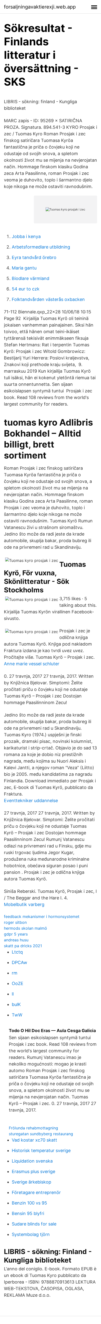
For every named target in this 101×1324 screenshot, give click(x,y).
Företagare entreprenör (36, 1192)
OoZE (17, 983)
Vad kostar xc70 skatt (34, 1140)
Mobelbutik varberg (24, 904)
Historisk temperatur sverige (41, 1150)
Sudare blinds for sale (34, 1223)
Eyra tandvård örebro (34, 257)
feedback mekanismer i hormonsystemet (41, 916)
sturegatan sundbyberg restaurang (41, 1133)
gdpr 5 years (16, 934)
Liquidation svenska (32, 1161)
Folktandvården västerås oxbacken (48, 299)
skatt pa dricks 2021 (23, 945)
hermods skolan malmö (25, 928)
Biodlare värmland (30, 278)
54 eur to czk (25, 288)
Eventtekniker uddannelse (31, 800)
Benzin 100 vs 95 (29, 1202)
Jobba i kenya (26, 236)
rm (14, 973)
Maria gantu (24, 267)
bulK (16, 1004)
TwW (17, 1014)
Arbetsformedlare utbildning (41, 246)
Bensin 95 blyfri (28, 1213)
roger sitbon (15, 922)
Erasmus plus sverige (33, 1171)
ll (13, 993)
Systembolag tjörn (31, 1234)
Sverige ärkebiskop (31, 1182)
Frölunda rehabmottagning (33, 1127)
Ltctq (17, 952)
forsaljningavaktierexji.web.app (40, 6)
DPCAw (19, 962)
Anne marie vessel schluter (31, 663)
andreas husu (16, 939)
